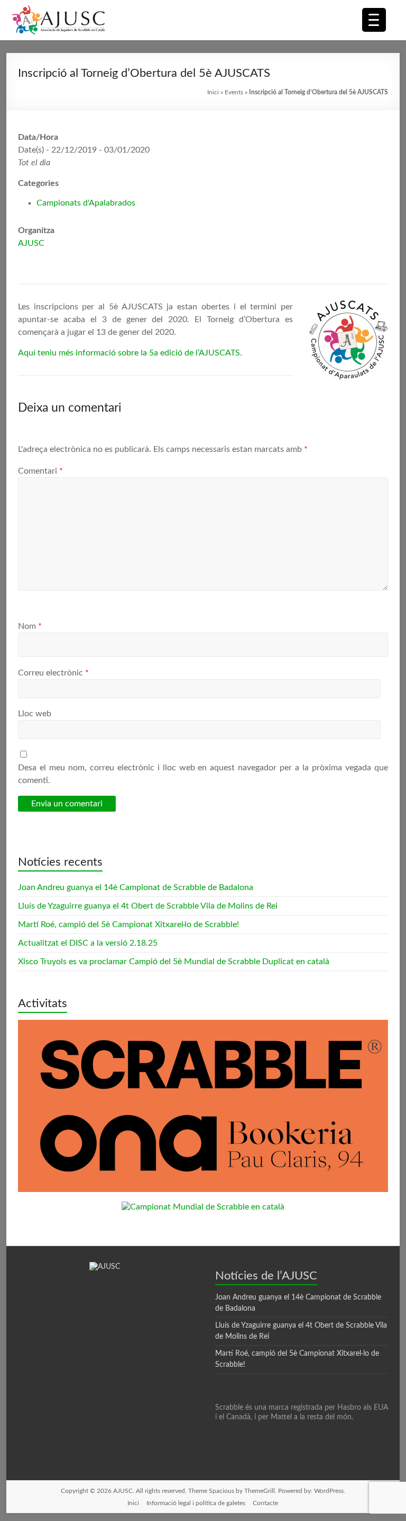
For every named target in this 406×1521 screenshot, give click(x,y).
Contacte (265, 1503)
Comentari (40, 471)
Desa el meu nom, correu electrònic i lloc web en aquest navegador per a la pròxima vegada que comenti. (203, 774)
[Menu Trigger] (374, 20)
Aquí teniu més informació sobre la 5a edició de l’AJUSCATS (129, 353)
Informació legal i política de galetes (195, 1503)
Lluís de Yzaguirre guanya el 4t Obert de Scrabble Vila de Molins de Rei (148, 906)
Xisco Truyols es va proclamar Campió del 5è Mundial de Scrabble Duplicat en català (173, 961)
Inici (213, 92)
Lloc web (34, 713)
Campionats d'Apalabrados (85, 203)
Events (234, 92)
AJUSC (31, 243)
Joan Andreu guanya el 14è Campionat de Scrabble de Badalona (135, 887)
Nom (30, 626)
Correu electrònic (53, 673)
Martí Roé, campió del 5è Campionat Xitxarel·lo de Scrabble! (128, 924)
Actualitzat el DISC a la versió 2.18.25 (88, 943)
